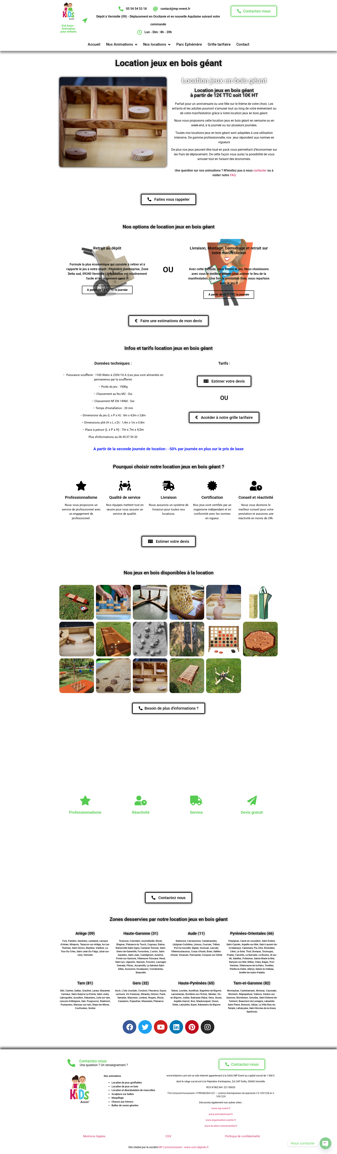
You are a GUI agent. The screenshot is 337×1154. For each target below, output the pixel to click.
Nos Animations (119, 44)
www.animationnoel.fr (221, 1114)
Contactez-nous (93, 1061)
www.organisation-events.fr (221, 1120)
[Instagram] (207, 1027)
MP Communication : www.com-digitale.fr (183, 1147)
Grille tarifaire (219, 44)
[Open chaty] (325, 1143)
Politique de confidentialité (242, 1136)
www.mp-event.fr (220, 1108)
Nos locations (154, 44)
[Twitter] (145, 1027)
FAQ (233, 175)
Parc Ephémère (189, 44)
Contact (242, 44)
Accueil (94, 44)
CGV (168, 1136)
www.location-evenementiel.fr (220, 1125)
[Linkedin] (176, 1027)
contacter (260, 170)
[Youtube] (161, 1027)
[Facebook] (129, 1027)
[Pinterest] (192, 1027)
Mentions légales (94, 1136)
